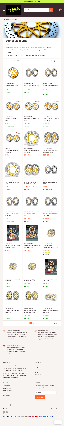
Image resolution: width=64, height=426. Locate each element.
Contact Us (38, 370)
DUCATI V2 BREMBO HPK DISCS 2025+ (11, 214)
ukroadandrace (9, 83)
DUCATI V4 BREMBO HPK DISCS (30, 214)
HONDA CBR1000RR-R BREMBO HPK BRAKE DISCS (50, 246)
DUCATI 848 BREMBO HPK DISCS (12, 183)
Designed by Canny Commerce (54, 408)
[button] (47, 91)
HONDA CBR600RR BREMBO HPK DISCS (12, 279)
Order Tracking (38, 374)
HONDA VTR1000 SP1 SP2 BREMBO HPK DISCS (31, 279)
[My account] (56, 10)
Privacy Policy (6, 385)
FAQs (36, 372)
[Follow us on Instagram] (7, 412)
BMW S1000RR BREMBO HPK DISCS (31, 119)
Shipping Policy (7, 388)
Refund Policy (6, 393)
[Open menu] (4, 10)
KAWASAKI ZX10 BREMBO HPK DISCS (50, 279)
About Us (37, 367)
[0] (60, 10)
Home (4, 19)
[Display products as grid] (55, 61)
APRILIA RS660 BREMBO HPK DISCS (12, 86)
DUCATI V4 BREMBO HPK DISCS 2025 (50, 214)
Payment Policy (7, 395)
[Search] (51, 10)
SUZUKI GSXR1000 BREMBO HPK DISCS (50, 311)
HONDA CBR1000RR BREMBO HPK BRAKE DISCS (13, 246)
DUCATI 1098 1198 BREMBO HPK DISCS (31, 151)
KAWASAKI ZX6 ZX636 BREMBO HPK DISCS (30, 311)
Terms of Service (7, 390)
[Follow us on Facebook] (4, 412)
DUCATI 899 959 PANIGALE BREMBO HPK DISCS (31, 183)
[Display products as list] (57, 61)
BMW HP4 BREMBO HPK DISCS (11, 119)
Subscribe (40, 397)
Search (36, 365)
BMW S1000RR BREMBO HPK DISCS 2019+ (51, 119)
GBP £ (5, 405)
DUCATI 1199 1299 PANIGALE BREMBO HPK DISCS (51, 151)
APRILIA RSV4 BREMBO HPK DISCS (31, 86)
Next (55, 323)
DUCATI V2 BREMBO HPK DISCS (50, 183)
